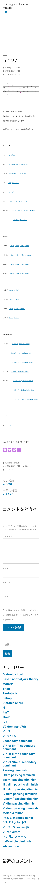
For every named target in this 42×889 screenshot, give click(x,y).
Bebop (28, 466)
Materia (8, 684)
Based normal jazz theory (20, 679)
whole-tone (11, 846)
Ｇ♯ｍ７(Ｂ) (13, 201)
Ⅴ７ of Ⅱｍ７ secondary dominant (19, 747)
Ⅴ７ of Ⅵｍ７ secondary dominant (20, 763)
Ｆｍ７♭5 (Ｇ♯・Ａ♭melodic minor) (26, 399)
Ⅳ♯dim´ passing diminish (20, 798)
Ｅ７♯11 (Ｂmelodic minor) (20, 371)
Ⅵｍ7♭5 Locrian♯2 (16, 827)
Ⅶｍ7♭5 (9, 736)
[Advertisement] (21, 29)
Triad (6, 688)
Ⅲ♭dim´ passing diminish (21, 789)
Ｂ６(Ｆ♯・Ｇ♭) (13, 183)
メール (6, 582)
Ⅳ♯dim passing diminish (20, 794)
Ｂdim (12, 246)
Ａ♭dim (28, 255)
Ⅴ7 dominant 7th (14, 726)
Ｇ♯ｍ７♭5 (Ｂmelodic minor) (23, 381)
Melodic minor (13, 813)
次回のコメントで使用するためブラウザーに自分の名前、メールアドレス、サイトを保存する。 (20, 615)
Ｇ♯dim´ (22, 309)
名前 (5, 569)
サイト (5, 596)
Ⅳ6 (5, 722)
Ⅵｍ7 (6, 731)
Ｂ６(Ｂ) (12, 155)
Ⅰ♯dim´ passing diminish (19, 779)
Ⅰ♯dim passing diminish (19, 775)
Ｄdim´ (11, 290)
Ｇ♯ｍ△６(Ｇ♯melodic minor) (21, 353)
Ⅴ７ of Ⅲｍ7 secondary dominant (19, 755)
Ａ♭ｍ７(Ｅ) (22, 173)
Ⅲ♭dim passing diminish (20, 784)
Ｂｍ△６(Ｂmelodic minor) (21, 344)
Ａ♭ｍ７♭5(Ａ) (29, 210)
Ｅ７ (9, 425)
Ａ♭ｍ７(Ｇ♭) (24, 164)
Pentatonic (10, 693)
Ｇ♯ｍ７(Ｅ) (13, 173)
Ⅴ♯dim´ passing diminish (20, 808)
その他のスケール (15, 836)
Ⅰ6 (4, 707)
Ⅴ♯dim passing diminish (19, 803)
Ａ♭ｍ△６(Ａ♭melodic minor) (22, 362)
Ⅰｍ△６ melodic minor (18, 817)
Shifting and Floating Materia (16, 5)
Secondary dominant (17, 741)
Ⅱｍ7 (6, 712)
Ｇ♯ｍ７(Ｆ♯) (13, 164)
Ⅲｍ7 (6, 717)
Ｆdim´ (16, 290)
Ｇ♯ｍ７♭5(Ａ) (17, 210)
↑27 (7, 469)
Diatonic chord (13, 674)
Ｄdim (17, 246)
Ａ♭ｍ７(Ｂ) (23, 201)
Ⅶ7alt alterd (12, 832)
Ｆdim (22, 246)
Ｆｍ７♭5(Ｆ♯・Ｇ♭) (20, 220)
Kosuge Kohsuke (12, 67)
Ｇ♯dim (26, 246)
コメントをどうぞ (12, 74)
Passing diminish (15, 770)
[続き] (6, 12)
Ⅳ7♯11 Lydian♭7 (14, 822)
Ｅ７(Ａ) (11, 192)
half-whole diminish (17, 841)
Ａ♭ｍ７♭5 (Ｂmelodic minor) (24, 390)
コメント (7, 536)
